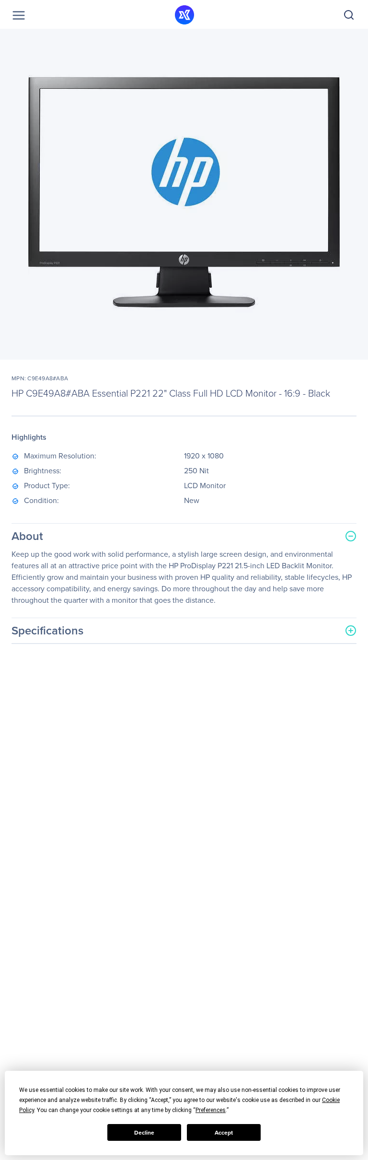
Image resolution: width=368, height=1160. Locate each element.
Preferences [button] (211, 1110)
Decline (144, 1132)
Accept (224, 1132)
